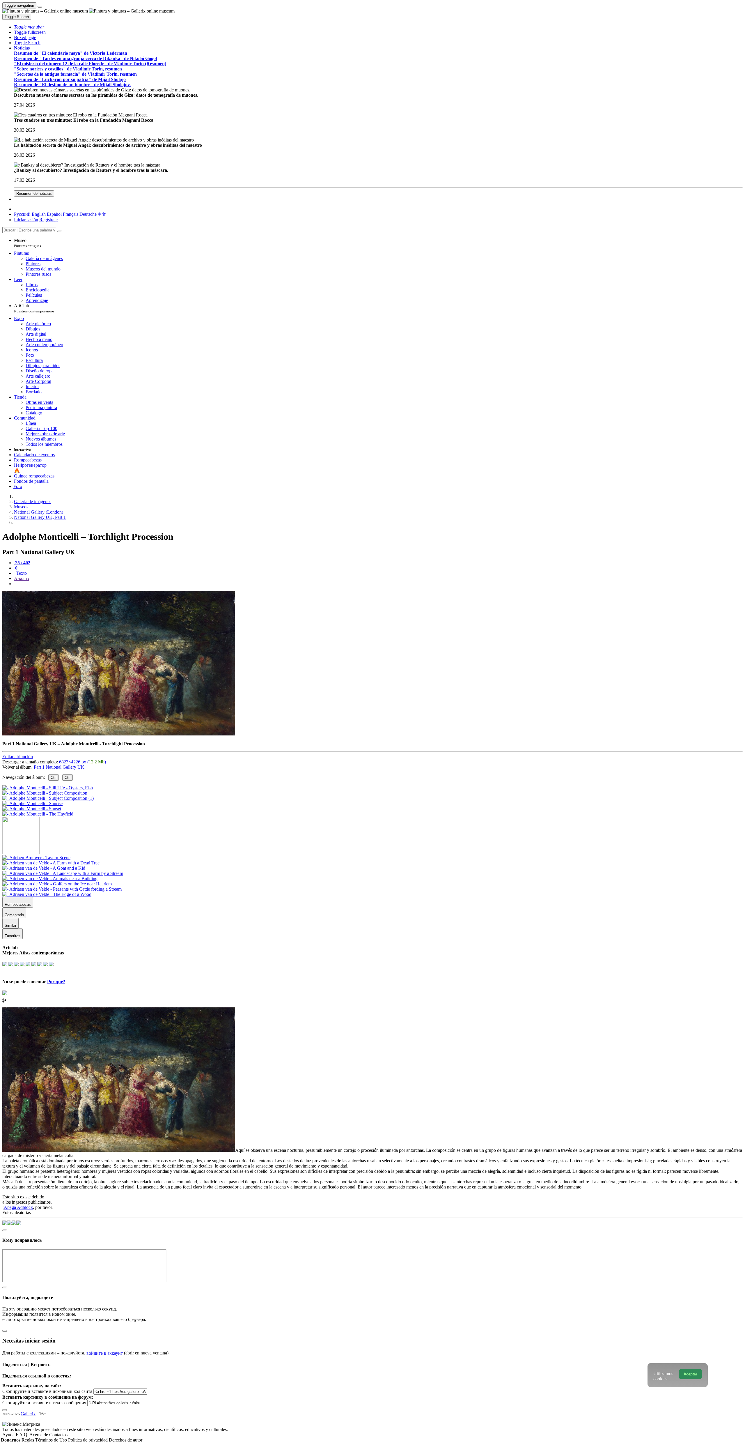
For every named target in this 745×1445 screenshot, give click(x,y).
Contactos (58, 1434)
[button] (29, 26)
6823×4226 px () (82, 761)
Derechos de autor (125, 1439)
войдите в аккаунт (104, 1353)
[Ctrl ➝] (36, 857)
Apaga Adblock (18, 1207)
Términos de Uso (51, 1439)
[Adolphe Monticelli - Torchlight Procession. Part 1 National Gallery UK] (118, 733)
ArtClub (34, 308)
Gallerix (28, 1413)
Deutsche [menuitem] (88, 214)
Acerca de (39, 1434)
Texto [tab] (21, 573)
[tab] (22, 562)
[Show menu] (40, 7)
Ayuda (9, 1434)
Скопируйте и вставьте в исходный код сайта (47, 1391)
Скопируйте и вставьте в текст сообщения (44, 1402)
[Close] (59, 231)
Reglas (28, 1439)
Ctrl (53, 777)
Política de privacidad (88, 1439)
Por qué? (56, 981)
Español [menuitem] (54, 214)
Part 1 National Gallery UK (59, 767)
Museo (27, 243)
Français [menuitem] (70, 214)
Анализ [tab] (21, 578)
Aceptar (690, 1374)
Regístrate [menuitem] (48, 219)
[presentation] (378, 583)
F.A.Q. (22, 1434)
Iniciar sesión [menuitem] (26, 219)
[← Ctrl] (37, 813)
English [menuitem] (39, 214)
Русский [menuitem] (22, 214)
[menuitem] (102, 214)
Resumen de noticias (34, 193)
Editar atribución (17, 756)
